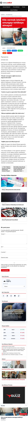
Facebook (14, 50)
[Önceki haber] (21, 305)
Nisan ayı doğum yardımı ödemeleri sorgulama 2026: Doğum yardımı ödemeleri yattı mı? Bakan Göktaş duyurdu (14, 350)
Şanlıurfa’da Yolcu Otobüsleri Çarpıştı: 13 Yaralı (12, 354)
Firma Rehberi (16, 7)
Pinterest (9, 53)
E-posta (3, 252)
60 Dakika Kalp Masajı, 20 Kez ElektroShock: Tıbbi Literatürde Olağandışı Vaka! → (19, 169)
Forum (23, 7)
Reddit (4, 53)
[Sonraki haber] (24, 305)
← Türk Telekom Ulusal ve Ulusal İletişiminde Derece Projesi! (6, 169)
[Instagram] (11, 295)
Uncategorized (9, 14)
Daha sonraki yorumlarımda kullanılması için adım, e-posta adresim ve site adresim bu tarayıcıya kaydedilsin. (14, 266)
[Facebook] (3, 295)
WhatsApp (20, 50)
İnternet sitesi (4, 257)
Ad (2, 246)
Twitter (9, 50)
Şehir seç (5, 283)
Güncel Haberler (6, 7)
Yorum (3, 234)
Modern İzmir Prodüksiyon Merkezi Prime (11, 353)
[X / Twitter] (7, 295)
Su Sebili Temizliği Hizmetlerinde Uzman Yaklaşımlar (14, 347)
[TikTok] (18, 295)
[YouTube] (14, 295)
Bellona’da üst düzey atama (8, 346)
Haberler (3, 14)
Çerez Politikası (14, 10)
